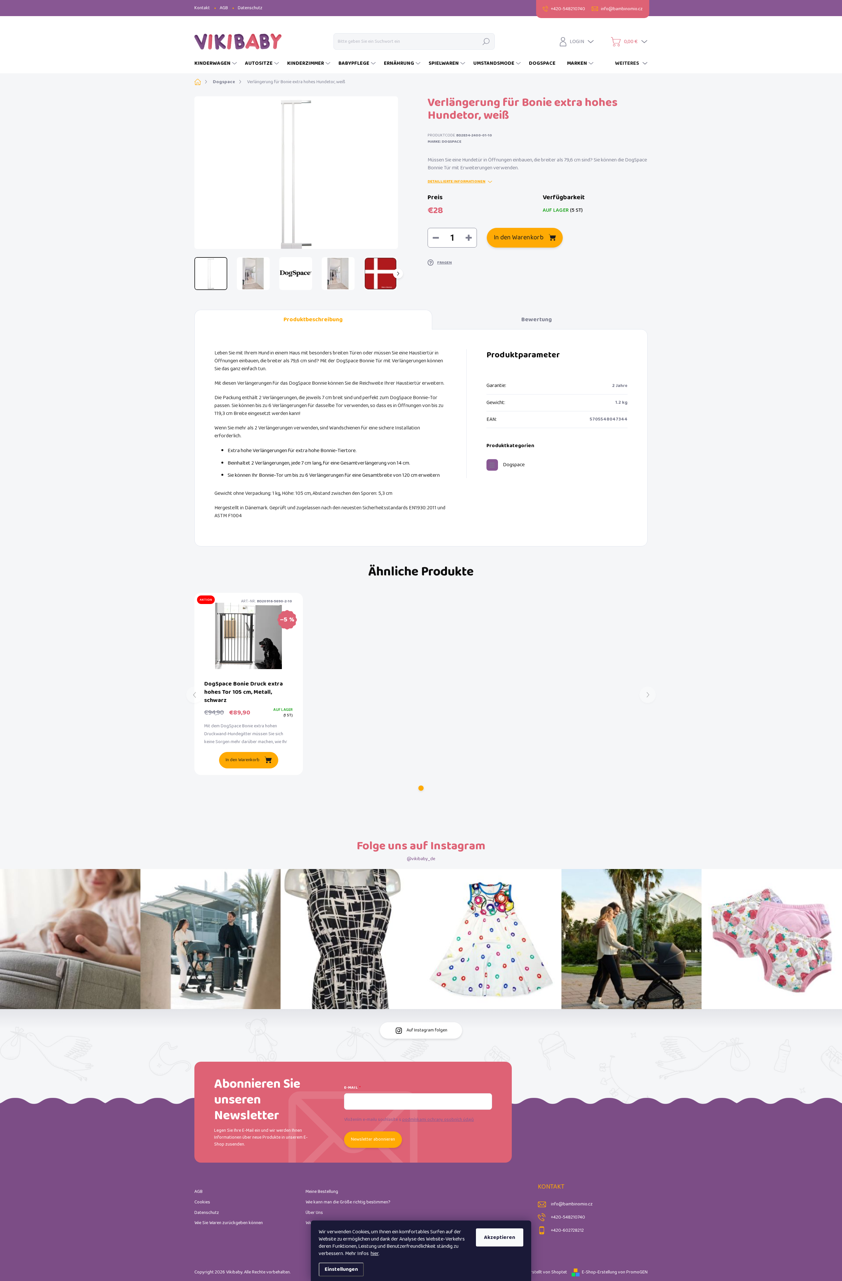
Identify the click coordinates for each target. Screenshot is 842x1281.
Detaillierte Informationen (456, 181)
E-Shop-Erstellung (599, 1272)
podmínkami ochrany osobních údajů (438, 1120)
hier (375, 1253)
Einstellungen (341, 1269)
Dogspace (514, 465)
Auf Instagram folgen (427, 1030)
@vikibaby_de (421, 859)
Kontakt (202, 8)
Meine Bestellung (322, 1192)
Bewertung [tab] (536, 319)
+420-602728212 (567, 1230)
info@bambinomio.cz (572, 1204)
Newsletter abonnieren (373, 1139)
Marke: (444, 141)
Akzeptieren (499, 1237)
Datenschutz (250, 8)
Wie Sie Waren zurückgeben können (228, 1223)
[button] (421, 788)
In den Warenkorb (519, 237)
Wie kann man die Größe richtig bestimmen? (348, 1202)
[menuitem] (216, 63)
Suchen (486, 41)
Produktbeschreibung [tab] (313, 319)
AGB (224, 8)
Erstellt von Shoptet (547, 1272)
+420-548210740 (568, 1217)
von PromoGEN (633, 1272)
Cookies (202, 1202)
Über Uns (314, 1213)
